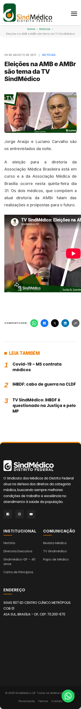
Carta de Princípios (18, 572)
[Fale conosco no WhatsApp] (68, 696)
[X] (55, 323)
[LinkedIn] (65, 323)
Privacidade (27, 701)
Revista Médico (55, 543)
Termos (43, 701)
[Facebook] (44, 323)
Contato (56, 701)
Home (31, 29)
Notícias (44, 29)
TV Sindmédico (55, 551)
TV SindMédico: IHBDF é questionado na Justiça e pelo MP (44, 405)
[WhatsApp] (34, 323)
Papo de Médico (56, 559)
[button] (74, 12)
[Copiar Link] (75, 323)
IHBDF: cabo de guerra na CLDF (44, 384)
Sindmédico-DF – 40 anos (19, 561)
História (9, 543)
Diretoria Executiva (17, 551)
